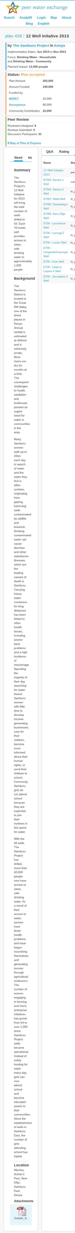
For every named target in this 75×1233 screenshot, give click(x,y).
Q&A (49, 151)
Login (41, 17)
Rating (64, 151)
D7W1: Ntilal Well (54, 198)
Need (18, 157)
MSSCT (14, 98)
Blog (29, 23)
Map (54, 17)
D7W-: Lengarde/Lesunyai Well (55, 252)
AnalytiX (25, 17)
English (43, 23)
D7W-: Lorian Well (54, 242)
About (66, 17)
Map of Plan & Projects (25, 143)
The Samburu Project (31, 46)
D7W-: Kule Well (53, 261)
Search (9, 17)
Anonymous (17, 104)
